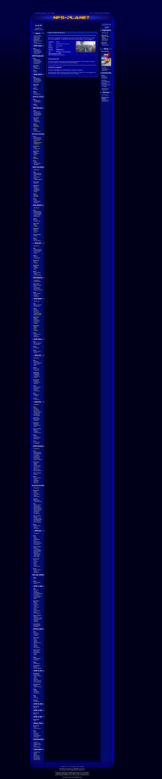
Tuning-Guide (37, 432)
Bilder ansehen (65, 43)
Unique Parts (37, 551)
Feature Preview (38, 290)
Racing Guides (38, 518)
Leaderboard (37, 281)
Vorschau (36, 409)
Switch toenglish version (38, 29)
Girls (35, 540)
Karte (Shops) (37, 550)
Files (35, 147)
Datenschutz (37, 758)
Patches (36, 183)
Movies (36, 571)
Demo (35, 141)
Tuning (35, 235)
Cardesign (36, 701)
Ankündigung (37, 50)
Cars (35, 560)
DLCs (35, 154)
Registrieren (105, 88)
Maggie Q (36, 394)
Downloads (37, 500)
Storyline (36, 361)
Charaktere (37, 541)
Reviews (36, 125)
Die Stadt (36, 512)
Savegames (37, 467)
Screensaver (37, 728)
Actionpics (36, 692)
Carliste (36, 635)
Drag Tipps (37, 556)
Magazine (36, 552)
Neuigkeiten (37, 49)
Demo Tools (37, 566)
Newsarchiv (37, 37)
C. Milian (36, 395)
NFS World (105, 40)
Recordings (37, 415)
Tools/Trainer (37, 465)
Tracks (35, 640)
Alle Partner (105, 95)
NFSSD (104, 98)
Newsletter (36, 39)
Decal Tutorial (37, 522)
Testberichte (37, 221)
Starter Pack (37, 288)
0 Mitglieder (104, 78)
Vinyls (35, 603)
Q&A (35, 175)
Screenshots (37, 94)
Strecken (36, 230)
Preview (36, 89)
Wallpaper (36, 164)
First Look (36, 312)
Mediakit (36, 482)
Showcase (36, 301)
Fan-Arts (36, 481)
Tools (35, 563)
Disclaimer (37, 755)
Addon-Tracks (37, 675)
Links (35, 745)
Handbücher (37, 148)
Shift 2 (103, 37)
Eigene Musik (37, 314)
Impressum (37, 759)
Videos (35, 71)
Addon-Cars (37, 652)
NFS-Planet (82, 768)
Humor (58, 41)
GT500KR (36, 375)
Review (36, 220)
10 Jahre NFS (37, 43)
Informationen (37, 505)
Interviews (36, 634)
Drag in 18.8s (37, 619)
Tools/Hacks (37, 382)
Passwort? (105, 89)
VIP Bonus (36, 190)
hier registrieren (56, 39)
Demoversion (37, 642)
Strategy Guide (38, 519)
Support (36, 431)
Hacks (35, 565)
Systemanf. (37, 53)
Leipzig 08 (36, 399)
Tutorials (36, 621)
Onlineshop (37, 752)
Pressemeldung (38, 593)
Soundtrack (37, 68)
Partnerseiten (37, 744)
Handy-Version (38, 508)
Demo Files (37, 469)
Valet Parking (37, 275)
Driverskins (37, 647)
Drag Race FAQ (38, 618)
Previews (36, 733)
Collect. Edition (38, 459)
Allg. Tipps (36, 555)
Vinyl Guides (37, 520)
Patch (35, 464)
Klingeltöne (37, 390)
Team (35, 754)
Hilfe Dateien (37, 613)
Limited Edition (38, 142)
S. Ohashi (36, 443)
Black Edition (37, 507)
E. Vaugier (36, 454)
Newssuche (37, 38)
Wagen (35, 67)
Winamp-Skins (37, 470)
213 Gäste (104, 76)
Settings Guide (38, 313)
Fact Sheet (36, 594)
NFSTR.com (105, 99)
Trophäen (36, 120)
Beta (35, 286)
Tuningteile (37, 592)
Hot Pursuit (105, 39)
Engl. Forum (37, 743)
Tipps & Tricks (37, 686)
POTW (35, 753)
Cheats (35, 191)
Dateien (36, 492)
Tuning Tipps (37, 554)
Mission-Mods (37, 682)
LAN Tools (36, 607)
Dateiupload (37, 746)
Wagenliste (37, 373)
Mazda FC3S (37, 215)
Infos (35, 537)
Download (36, 651)
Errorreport (37, 757)
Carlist (35, 538)
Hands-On (36, 126)
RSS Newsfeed (38, 40)
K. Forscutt (37, 442)
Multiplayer (37, 143)
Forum (35, 42)
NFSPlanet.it (105, 101)
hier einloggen (88, 39)
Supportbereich (38, 501)
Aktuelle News (37, 36)
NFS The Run (105, 36)
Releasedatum (37, 52)
